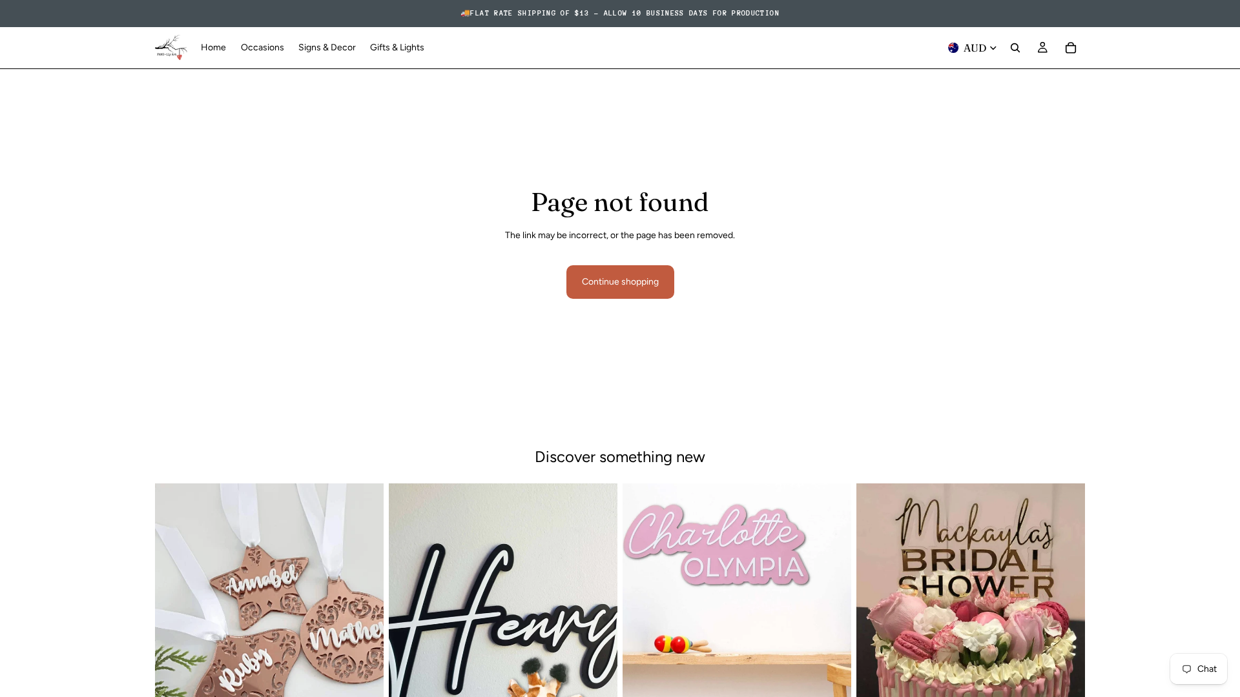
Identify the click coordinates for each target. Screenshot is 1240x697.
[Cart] (1071, 48)
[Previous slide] (174, 626)
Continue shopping (620, 281)
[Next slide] (364, 626)
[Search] (1015, 48)
